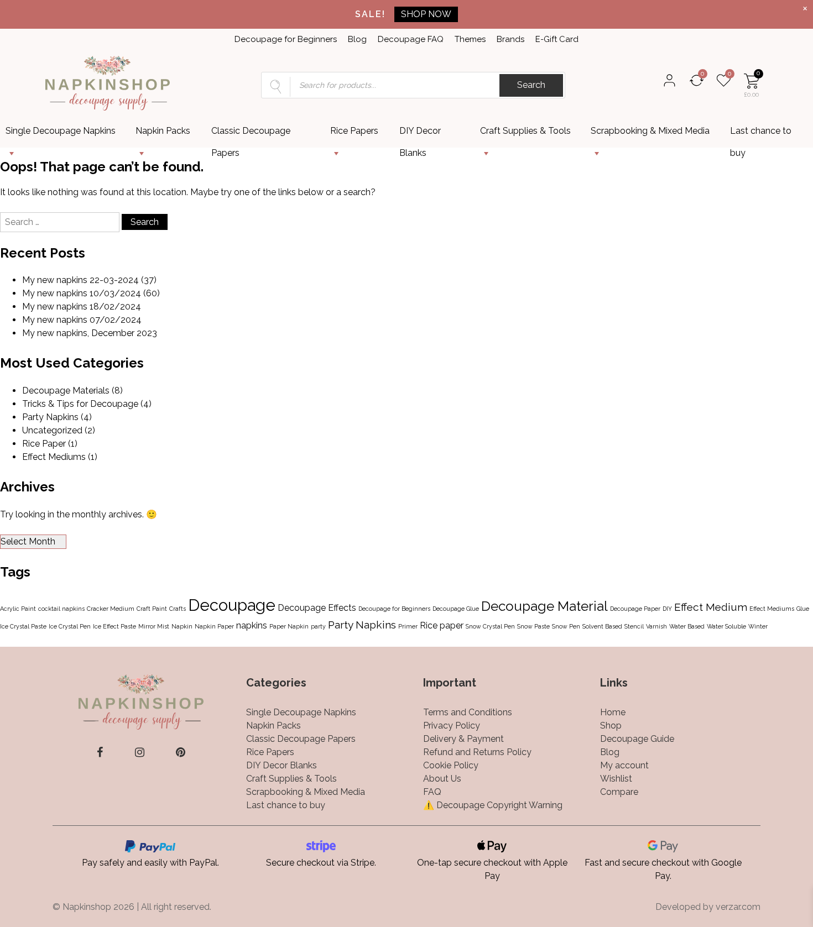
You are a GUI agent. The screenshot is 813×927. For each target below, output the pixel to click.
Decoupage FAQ (411, 39)
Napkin (181, 626)
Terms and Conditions (467, 712)
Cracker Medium (110, 608)
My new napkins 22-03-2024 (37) (89, 280)
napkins (251, 625)
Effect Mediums (54, 457)
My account (624, 765)
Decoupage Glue (455, 608)
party (318, 626)
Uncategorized (52, 430)
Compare (619, 792)
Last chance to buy (760, 133)
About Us (442, 778)
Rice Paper (44, 443)
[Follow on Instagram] (139, 752)
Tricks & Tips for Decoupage (80, 404)
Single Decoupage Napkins (61, 130)
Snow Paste (533, 626)
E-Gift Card (557, 39)
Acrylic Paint (18, 608)
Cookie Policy (450, 765)
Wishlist (616, 778)
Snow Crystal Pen (490, 626)
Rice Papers (354, 130)
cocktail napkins (61, 608)
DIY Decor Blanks (420, 133)
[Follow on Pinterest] (180, 752)
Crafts (177, 608)
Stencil (634, 626)
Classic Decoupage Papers (250, 133)
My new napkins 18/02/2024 (81, 306)
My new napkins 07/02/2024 (82, 320)
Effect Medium (710, 607)
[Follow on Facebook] (100, 752)
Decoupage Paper (635, 608)
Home (613, 712)
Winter (758, 626)
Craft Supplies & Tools (525, 130)
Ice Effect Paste (114, 626)
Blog (357, 39)
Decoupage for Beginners (285, 39)
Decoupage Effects (317, 608)
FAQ (432, 792)
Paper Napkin (289, 626)
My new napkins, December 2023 (89, 333)
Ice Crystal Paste (23, 626)
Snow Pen (566, 626)
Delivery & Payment (463, 739)
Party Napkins (50, 417)
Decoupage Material (544, 606)
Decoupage (231, 605)
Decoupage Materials (66, 390)
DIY (667, 608)
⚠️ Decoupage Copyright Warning (492, 805)
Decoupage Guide (637, 739)
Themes (470, 39)
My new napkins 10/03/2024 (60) (91, 293)
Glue (802, 608)
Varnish (656, 626)
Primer (408, 626)
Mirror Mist (153, 626)
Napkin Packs (163, 130)
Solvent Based (602, 626)
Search (531, 85)
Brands (510, 39)
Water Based (687, 626)
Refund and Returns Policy (477, 752)
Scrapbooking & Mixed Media (650, 130)
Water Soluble (726, 626)
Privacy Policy (451, 725)
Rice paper (441, 625)
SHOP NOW (426, 14)
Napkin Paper (214, 626)
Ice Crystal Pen (70, 626)
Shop (611, 725)
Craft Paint (152, 608)
